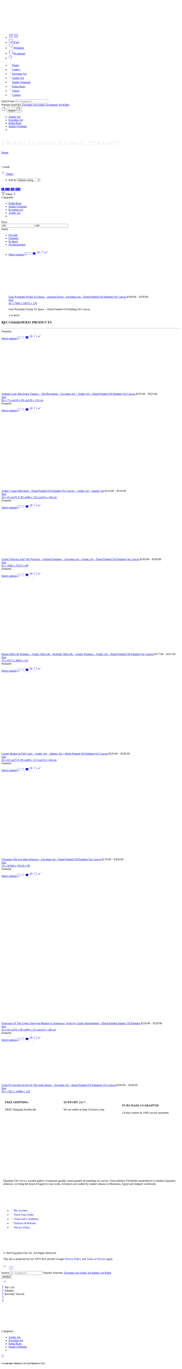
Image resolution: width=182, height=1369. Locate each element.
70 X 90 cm (20, 497)
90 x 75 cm (7, 400)
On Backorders (17, 244)
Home (15, 65)
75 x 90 (14, 660)
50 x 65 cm (7, 497)
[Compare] (44, 254)
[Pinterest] (36, 1196)
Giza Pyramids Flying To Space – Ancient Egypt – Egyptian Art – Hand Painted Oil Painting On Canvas (68, 296)
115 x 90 (23, 565)
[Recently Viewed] (11, 1269)
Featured (13, 238)
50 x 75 (5, 1091)
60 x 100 (22, 303)
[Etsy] (46, 1196)
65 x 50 (5, 565)
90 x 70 (14, 565)
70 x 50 (5, 865)
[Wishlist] (32, 254)
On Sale (13, 235)
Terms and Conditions (26, 1218)
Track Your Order (24, 1214)
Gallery (16, 69)
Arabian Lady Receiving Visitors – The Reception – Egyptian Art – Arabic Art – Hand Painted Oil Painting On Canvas (68, 393)
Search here (8, 101)
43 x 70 (13, 303)
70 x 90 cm (20, 1029)
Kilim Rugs (18, 86)
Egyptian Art (19, 73)
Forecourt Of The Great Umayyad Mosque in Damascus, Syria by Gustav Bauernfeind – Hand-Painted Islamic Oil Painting (71, 1023)
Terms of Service (96, 1258)
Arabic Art (18, 77)
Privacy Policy (22, 1227)
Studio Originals (21, 82)
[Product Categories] (11, 37)
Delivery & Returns (25, 1223)
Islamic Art (56, 104)
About (15, 90)
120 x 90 (25, 865)
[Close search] (4, 1283)
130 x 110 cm (35, 400)
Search (12, 110)
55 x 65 (5, 660)
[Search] (10, 58)
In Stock (13, 241)
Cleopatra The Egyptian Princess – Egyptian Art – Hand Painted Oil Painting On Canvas (51, 859)
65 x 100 (15, 1091)
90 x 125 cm (34, 497)
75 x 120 (32, 303)
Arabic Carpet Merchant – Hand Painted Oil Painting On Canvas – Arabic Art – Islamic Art (53, 490)
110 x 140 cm (49, 497)
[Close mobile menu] (2, 1300)
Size (11, 300)
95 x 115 (23, 660)
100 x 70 (15, 865)
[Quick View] (38, 254)
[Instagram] (26, 1196)
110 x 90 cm (21, 400)
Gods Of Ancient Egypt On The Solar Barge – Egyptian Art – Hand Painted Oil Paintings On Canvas (58, 1085)
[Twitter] (17, 1196)
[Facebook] (7, 1196)
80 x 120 (25, 1091)
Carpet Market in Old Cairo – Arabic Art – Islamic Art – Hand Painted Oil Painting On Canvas (54, 753)
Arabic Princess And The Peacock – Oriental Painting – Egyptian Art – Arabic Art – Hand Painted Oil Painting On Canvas (70, 559)
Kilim (66, 104)
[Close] (14, 194)
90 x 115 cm (34, 760)
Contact (16, 94)
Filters (9, 173)
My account (20, 1210)
